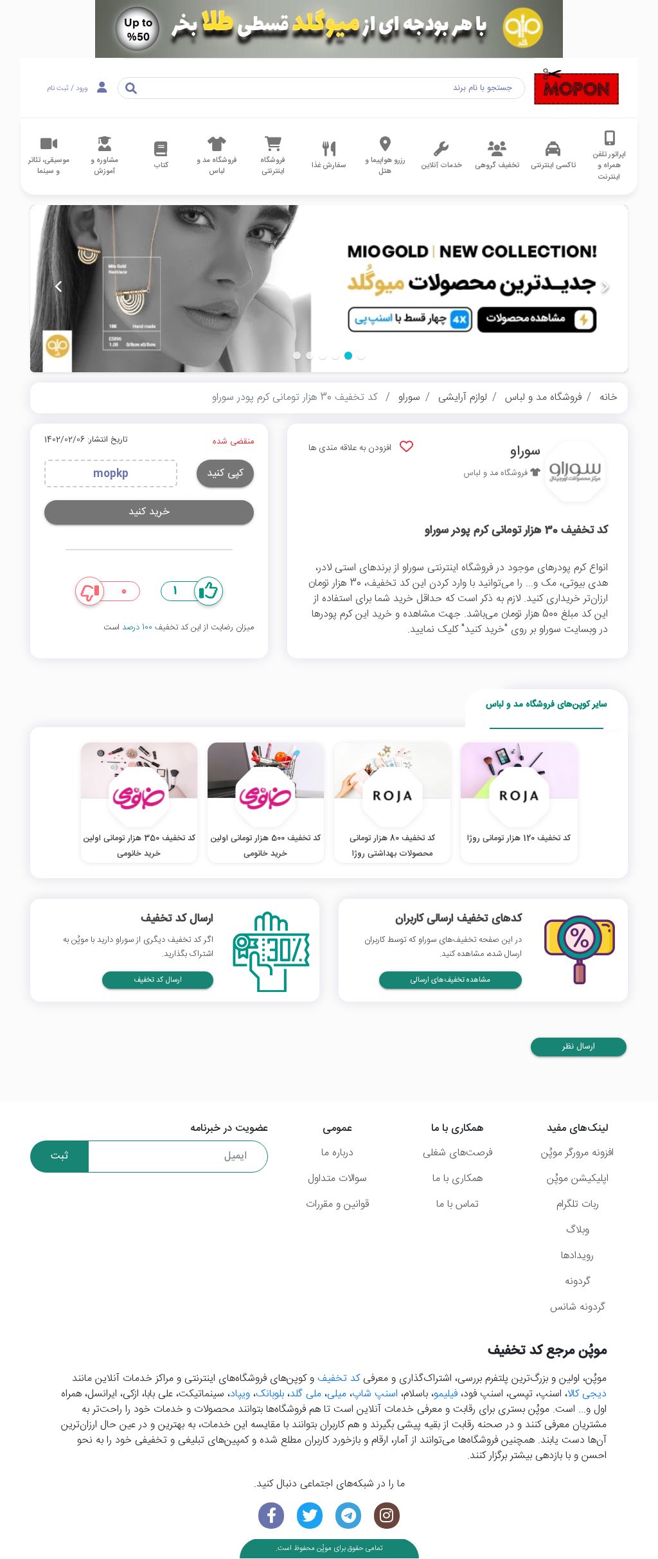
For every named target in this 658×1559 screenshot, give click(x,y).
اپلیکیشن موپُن (578, 1178)
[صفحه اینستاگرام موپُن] (387, 1515)
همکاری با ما (457, 1178)
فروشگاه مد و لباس (543, 397)
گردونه (578, 1281)
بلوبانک (270, 1394)
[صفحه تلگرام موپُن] (348, 1515)
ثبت (59, 1156)
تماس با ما (457, 1204)
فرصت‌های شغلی (457, 1153)
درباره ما (337, 1153)
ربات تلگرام (577, 1204)
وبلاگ (577, 1230)
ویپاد (240, 1394)
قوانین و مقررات (337, 1204)
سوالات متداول (337, 1178)
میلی (336, 1394)
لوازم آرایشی (462, 397)
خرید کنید (149, 512)
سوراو (409, 397)
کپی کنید (225, 473)
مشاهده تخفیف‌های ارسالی (450, 980)
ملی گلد (305, 1394)
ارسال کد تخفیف (158, 980)
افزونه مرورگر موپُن (577, 1153)
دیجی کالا (587, 1394)
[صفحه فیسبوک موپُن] (271, 1515)
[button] (361, 355)
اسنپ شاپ (375, 1394)
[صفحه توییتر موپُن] (309, 1515)
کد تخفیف (338, 1378)
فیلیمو (446, 1394)
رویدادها (577, 1256)
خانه (609, 397)
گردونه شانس (577, 1307)
